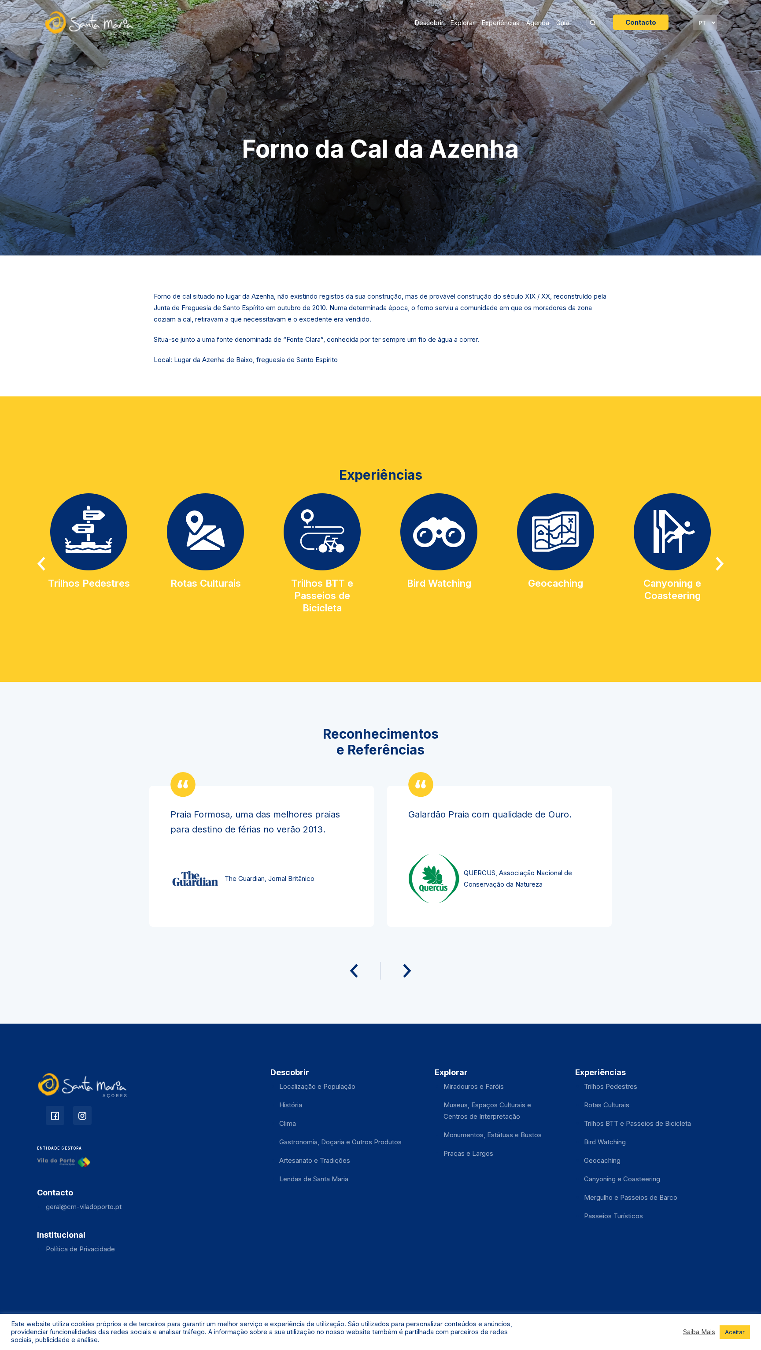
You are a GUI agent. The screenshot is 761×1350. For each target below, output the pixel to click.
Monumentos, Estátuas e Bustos (492, 1135)
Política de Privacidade (80, 1249)
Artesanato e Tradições (314, 1160)
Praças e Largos (468, 1153)
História (290, 1105)
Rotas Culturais (606, 1105)
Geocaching (602, 1160)
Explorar (463, 22)
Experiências (500, 22)
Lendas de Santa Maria (313, 1179)
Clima (287, 1123)
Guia (562, 22)
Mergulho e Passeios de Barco (630, 1197)
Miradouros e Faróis (473, 1086)
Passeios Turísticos (613, 1216)
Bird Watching (605, 1142)
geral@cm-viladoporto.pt (84, 1206)
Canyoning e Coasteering (622, 1179)
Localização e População (317, 1086)
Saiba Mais (699, 1332)
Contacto (640, 22)
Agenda (537, 22)
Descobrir (429, 22)
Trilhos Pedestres (610, 1086)
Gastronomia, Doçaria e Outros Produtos (340, 1142)
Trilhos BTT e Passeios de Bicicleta (637, 1123)
